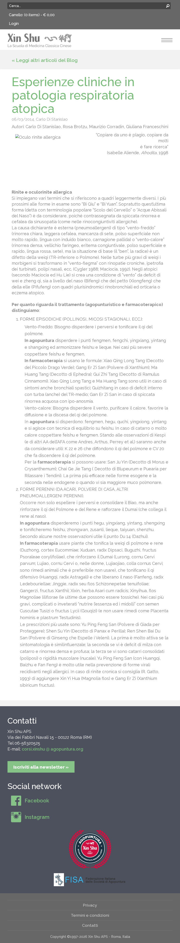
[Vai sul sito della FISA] (90, 879)
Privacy (90, 905)
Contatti (22, 720)
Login (14, 23)
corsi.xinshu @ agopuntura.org (52, 749)
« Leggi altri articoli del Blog (45, 60)
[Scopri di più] (90, 849)
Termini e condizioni (90, 915)
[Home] (40, 39)
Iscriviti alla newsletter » (41, 767)
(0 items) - (39, 15)
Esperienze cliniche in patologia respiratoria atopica (73, 95)
